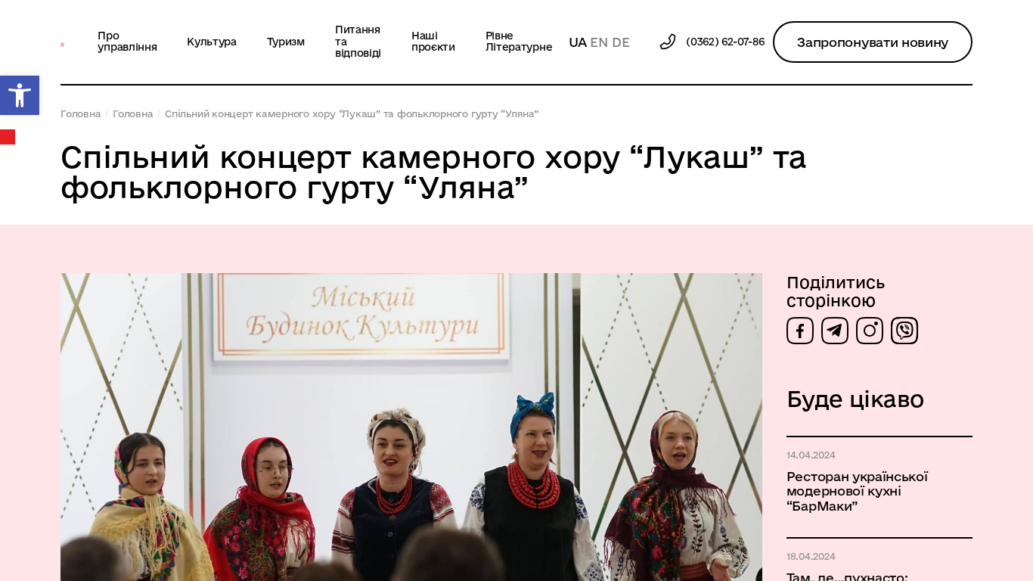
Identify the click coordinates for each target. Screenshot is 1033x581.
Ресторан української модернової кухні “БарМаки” (857, 490)
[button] (19, 95)
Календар (8, 137)
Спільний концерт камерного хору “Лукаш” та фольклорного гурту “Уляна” (351, 113)
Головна (80, 113)
